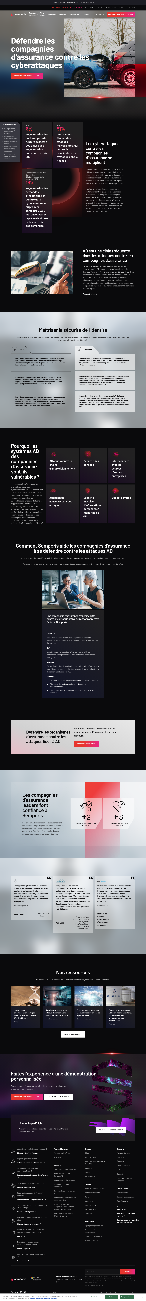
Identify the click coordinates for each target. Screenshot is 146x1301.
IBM (27, 125)
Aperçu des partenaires (94, 1226)
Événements (121, 1161)
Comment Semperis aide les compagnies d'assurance (10, 156)
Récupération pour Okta (26, 1187)
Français (131, 7)
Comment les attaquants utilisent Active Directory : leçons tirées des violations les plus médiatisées (120, 1015)
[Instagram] (25, 1292)
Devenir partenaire (92, 1241)
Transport (89, 1213)
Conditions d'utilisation (127, 1293)
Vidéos (87, 1172)
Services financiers (92, 1193)
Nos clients (58, 1157)
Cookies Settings (96, 1297)
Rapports (88, 1168)
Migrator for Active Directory (28, 1224)
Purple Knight (22, 1248)
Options (111, 1297)
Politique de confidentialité (108, 1293)
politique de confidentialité (91, 1280)
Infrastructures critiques (94, 1188)
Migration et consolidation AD (65, 1169)
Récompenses (122, 1193)
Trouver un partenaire (93, 1236)
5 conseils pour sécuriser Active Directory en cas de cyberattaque (88, 1013)
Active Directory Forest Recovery (29, 1163)
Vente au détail (90, 1209)
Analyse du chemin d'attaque (64, 1180)
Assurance (89, 1201)
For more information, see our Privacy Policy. (44, 1298)
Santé (87, 1197)
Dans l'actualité (122, 1201)
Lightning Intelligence (25, 1212)
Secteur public (90, 1205)
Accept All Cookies (127, 1297)
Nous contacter (111, 7)
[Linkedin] (21, 1292)
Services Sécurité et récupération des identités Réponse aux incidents (64, 1206)
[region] (73, 1297)
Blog (91, 7)
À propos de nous (123, 1153)
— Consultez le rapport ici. (73, 2)
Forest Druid (22, 1261)
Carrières (120, 1157)
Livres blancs (90, 1176)
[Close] (142, 1297)
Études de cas (90, 1157)
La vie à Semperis (123, 1165)
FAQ (118, 1170)
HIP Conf (99, 7)
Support (122, 7)
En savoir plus (88, 294)
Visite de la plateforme (62, 1153)
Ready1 (20, 1236)
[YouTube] (16, 1292)
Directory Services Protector (28, 1153)
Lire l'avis (101, 906)
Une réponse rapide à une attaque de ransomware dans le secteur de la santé (57, 1013)
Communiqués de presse (126, 1197)
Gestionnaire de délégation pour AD (30, 1199)
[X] (12, 1292)
